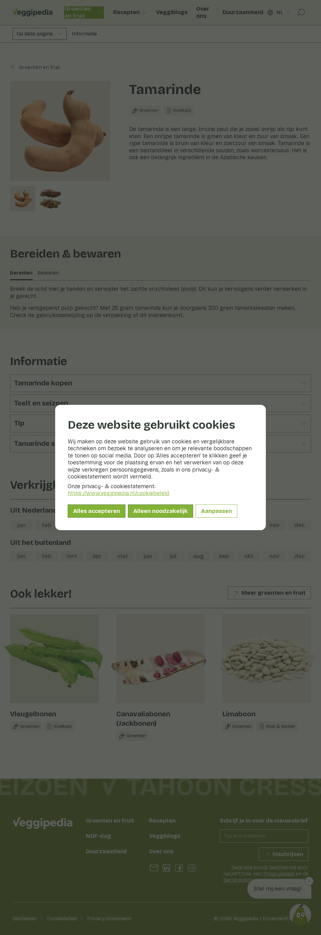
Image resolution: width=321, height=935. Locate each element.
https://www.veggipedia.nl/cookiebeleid (118, 493)
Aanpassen (216, 511)
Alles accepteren (96, 511)
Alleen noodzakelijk (160, 511)
